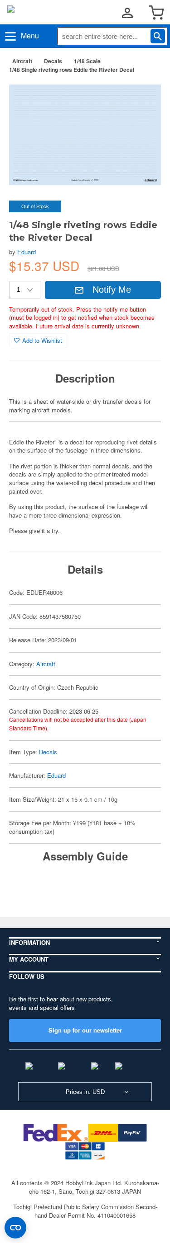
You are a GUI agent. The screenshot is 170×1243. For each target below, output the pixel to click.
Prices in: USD (85, 1092)
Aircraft (22, 61)
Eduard (26, 252)
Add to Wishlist (42, 340)
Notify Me (111, 289)
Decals (53, 61)
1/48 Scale (87, 61)
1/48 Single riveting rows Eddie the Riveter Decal (71, 69)
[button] (144, 94)
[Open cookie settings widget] (15, 1227)
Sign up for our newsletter (85, 1030)
